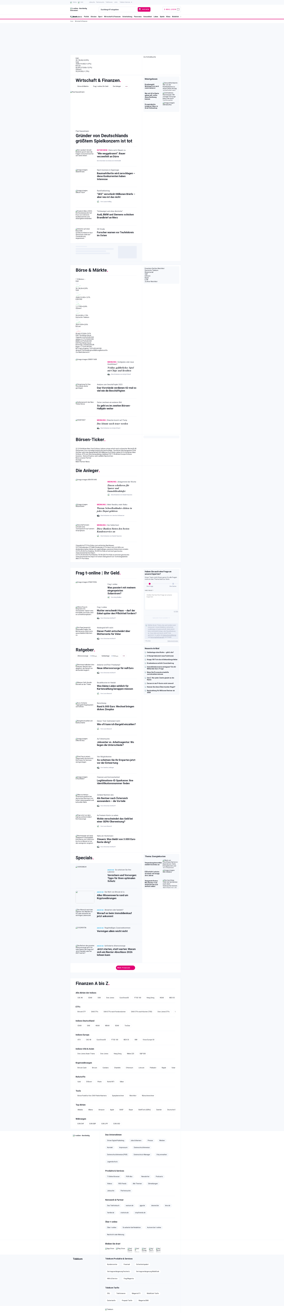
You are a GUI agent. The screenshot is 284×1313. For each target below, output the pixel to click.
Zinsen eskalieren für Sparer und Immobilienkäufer (118, 488)
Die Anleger (117, 86)
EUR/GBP (92, 1124)
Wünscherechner (148, 1096)
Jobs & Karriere (136, 1140)
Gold (79, 1082)
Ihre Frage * (149, 590)
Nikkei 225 (130, 1054)
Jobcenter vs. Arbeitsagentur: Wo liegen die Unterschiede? (115, 743)
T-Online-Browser (113, 1176)
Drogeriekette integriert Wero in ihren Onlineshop (151, 106)
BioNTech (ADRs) (145, 1110)
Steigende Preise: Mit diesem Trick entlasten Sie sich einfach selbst (151, 883)
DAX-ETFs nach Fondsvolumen (115, 1012)
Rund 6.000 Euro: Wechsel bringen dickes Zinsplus (115, 708)
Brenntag (79, 345)
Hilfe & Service (112, 1278)
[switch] (126, 86)
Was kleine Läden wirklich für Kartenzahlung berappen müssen (115, 687)
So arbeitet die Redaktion (132, 1227)
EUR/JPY (105, 1124)
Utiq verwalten (162, 1154)
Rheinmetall (149, 272)
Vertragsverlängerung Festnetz (118, 1271)
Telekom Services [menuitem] (125, 2)
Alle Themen (137, 1183)
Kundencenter (112, 1264)
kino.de (167, 1205)
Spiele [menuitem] (162, 17)
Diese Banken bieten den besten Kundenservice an (113, 530)
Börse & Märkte (83, 86)
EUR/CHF (81, 1124)
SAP (146, 274)
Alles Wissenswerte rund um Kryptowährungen (112, 897)
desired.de (155, 1205)
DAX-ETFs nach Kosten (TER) (141, 1012)
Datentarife (111, 1300)
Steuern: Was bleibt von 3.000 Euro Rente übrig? (116, 840)
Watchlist (132, 1096)
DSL (108, 1293)
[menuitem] (73, 2)
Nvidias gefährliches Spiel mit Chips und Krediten (120, 369)
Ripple (164, 1068)
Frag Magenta (129, 1278)
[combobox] (118, 9)
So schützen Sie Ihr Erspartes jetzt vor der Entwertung (116, 761)
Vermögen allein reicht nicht (112, 931)
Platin (100, 1082)
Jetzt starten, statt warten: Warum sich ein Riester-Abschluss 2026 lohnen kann (116, 952)
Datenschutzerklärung (169, 635)
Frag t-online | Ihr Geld (100, 86)
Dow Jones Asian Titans (86, 1054)
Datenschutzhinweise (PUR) (117, 1154)
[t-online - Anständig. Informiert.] (85, 1136)
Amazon (102, 1110)
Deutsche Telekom (151, 270)
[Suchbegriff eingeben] (118, 9)
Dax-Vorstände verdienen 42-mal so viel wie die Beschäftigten (116, 389)
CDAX (90, 998)
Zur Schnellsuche (149, 57)
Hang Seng (150, 998)
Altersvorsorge (83, 656)
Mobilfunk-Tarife (153, 1293)
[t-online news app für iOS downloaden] (109, 1250)
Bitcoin (94, 1068)
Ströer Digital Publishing (115, 1140)
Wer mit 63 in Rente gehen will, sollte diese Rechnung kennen (152, 96)
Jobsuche (110, 1191)
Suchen (145, 9)
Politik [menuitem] (86, 17)
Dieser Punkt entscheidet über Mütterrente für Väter (113, 632)
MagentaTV (136, 1293)
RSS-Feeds (122, 1183)
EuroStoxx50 (124, 998)
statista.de (125, 1213)
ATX (79, 1040)
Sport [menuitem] (100, 17)
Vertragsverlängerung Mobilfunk (147, 1271)
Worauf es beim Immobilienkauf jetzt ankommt (114, 915)
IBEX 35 (172, 998)
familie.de (110, 1213)
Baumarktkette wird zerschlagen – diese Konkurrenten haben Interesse (116, 176)
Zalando (78, 337)
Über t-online (111, 1227)
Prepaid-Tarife (127, 1300)
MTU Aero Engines (82, 348)
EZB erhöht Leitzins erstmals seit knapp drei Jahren (152, 873)
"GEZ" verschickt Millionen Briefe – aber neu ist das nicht (116, 195)
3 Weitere (80, 279)
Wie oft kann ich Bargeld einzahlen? (116, 724)
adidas (78, 339)
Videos (109, 1183)
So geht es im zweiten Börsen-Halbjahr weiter (113, 407)
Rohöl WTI (110, 1082)
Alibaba (80, 1110)
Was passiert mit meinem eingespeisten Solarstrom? (121, 590)
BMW (77, 341)
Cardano (106, 1068)
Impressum (123, 1147)
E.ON (146, 280)
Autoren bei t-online (154, 1227)
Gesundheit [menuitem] (147, 17)
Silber (122, 1082)
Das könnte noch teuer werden (112, 423)
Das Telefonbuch (113, 1205)
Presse (150, 1140)
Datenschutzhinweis (173, 641)
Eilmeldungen (153, 1183)
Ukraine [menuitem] (93, 17)
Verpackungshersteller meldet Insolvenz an (153, 864)
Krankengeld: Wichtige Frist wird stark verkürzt (152, 86)
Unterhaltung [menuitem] (127, 17)
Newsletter (145, 1176)
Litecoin (141, 1068)
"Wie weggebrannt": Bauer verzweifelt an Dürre (111, 155)
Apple (112, 1110)
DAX (99, 998)
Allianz (90, 1110)
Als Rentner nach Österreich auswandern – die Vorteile (112, 799)
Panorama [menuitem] (138, 17)
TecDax (127, 1025)
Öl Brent (89, 1082)
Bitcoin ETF (82, 1012)
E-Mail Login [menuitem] (170, 9)
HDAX (162, 998)
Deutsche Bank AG (173, 1110)
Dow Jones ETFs (164, 1012)
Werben (162, 1140)
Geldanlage (105, 656)
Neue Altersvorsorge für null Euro (115, 668)
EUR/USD (116, 1124)
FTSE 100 (137, 998)
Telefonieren (120, 1293)
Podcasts (159, 1176)
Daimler (159, 1110)
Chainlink (117, 1068)
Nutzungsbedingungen (157, 637)
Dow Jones (110, 998)
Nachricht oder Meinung (115, 1234)
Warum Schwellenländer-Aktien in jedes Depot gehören (114, 509)
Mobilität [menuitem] (175, 17)
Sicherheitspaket (142, 1264)
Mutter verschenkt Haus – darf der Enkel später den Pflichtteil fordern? (117, 612)
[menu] (125, 9)
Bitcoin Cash (82, 1068)
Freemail (127, 1264)
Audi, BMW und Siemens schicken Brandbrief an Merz (115, 216)
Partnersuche (126, 1191)
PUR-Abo (129, 1176)
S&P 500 (143, 1054)
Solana (174, 1068)
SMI (136, 1040)
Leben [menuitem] (156, 17)
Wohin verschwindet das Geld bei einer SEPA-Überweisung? (115, 820)
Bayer (78, 346)
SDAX (117, 1025)
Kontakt (110, 1147)
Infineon (147, 276)
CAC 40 (80, 998)
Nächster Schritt (161, 618)
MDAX (107, 1025)
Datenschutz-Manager (142, 1154)
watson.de (129, 1205)
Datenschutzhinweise (142, 1147)
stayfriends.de (140, 1213)
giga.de (142, 1205)
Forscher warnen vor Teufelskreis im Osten (115, 234)
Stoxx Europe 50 (148, 1040)
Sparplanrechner (118, 1096)
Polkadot (153, 1068)
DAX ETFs (94, 1012)
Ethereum (129, 1068)
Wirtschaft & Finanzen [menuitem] (112, 17)
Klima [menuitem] (168, 17)
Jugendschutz (112, 1162)
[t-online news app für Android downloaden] (120, 1250)
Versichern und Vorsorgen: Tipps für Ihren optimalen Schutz (122, 878)
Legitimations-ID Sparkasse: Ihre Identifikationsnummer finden (115, 782)
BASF (121, 1110)
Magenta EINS (144, 1300)
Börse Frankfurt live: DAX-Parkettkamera (92, 1096)
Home (71, 21)
